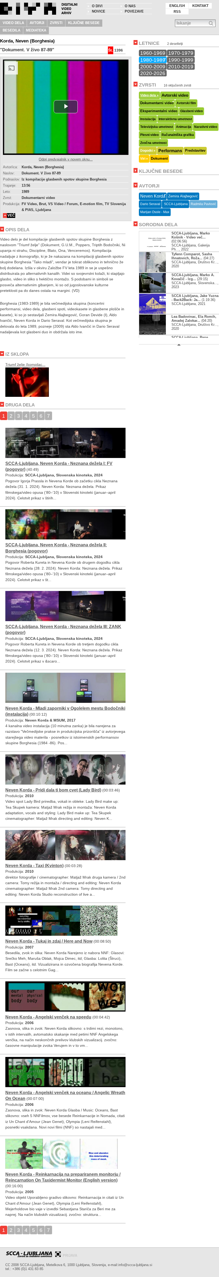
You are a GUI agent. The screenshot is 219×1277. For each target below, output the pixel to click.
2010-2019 (180, 66)
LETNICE (149, 43)
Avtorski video (175, 95)
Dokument (159, 158)
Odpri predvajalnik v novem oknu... (66, 159)
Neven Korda (152, 196)
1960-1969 (152, 53)
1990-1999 (180, 60)
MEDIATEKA (36, 30)
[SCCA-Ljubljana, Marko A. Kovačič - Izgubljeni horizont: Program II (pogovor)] (157, 292)
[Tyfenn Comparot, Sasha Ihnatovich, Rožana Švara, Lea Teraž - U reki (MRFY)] (157, 271)
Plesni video (149, 135)
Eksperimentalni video (158, 111)
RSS (177, 12)
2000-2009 (152, 66)
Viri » (144, 158)
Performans (170, 150)
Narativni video (205, 127)
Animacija (183, 127)
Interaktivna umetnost (175, 119)
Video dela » (149, 95)
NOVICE (98, 11)
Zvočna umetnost (153, 143)
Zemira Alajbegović (183, 196)
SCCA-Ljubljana (175, 204)
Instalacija (148, 119)
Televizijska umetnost (156, 127)
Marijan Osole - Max (154, 212)
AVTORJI (37, 23)
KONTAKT (200, 6)
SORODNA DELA (158, 224)
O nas (130, 6)
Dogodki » (147, 150)
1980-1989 (152, 60)
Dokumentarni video (157, 103)
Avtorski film (186, 103)
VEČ (11, 215)
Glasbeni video (191, 111)
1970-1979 (180, 53)
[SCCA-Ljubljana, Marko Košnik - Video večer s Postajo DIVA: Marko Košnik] (157, 250)
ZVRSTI (56, 23)
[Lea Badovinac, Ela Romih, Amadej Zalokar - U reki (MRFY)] (157, 333)
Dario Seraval (150, 204)
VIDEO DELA (13, 23)
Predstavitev (195, 150)
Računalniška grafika (178, 135)
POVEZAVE (134, 11)
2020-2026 (152, 73)
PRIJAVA (70, 1256)
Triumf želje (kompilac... (25, 364)
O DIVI (97, 6)
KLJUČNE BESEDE (84, 23)
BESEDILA (11, 30)
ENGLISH (177, 6)
